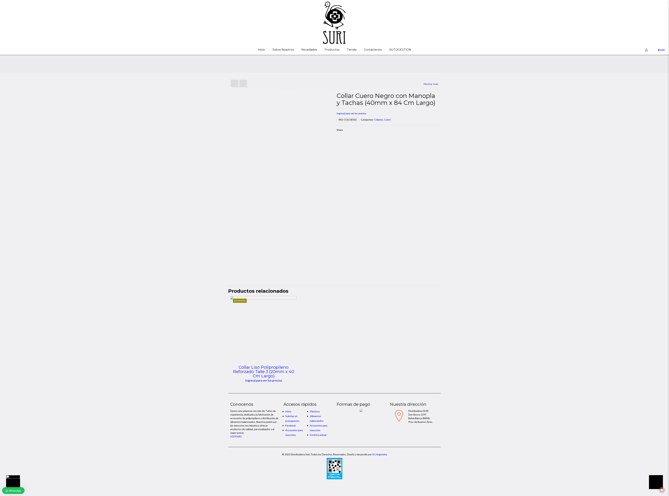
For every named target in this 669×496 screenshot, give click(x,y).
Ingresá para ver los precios (351, 113)
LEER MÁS (236, 436)
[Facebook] (334, 483)
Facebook (290, 425)
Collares (378, 119)
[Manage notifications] (662, 490)
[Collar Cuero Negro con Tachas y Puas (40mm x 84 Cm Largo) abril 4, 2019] (10, 482)
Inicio (288, 411)
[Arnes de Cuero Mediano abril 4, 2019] (659, 482)
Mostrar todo (431, 83)
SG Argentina (379, 454)
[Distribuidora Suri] (334, 22)
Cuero (387, 119)
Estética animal (318, 434)
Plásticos (315, 411)
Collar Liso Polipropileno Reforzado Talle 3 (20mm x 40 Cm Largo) (263, 371)
